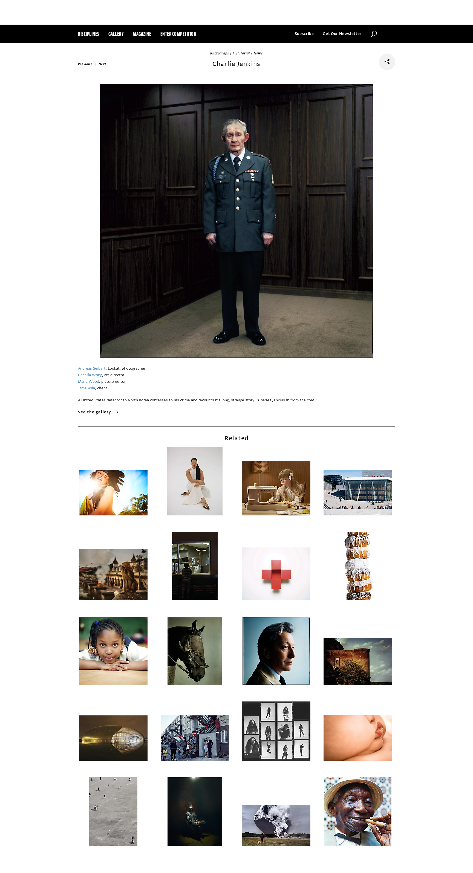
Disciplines (88, 34)
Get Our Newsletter (342, 33)
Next (102, 64)
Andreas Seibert (92, 368)
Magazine (142, 34)
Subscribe (304, 33)
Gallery (116, 34)
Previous (85, 64)
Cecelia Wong (90, 375)
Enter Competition (178, 34)
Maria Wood (88, 381)
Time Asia (86, 388)
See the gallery (94, 412)
